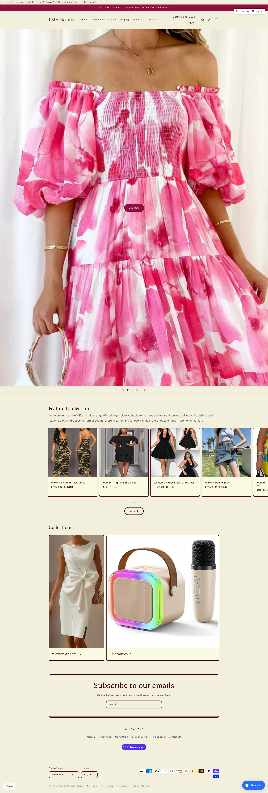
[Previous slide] (115, 389)
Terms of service (123, 786)
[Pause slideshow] (152, 389)
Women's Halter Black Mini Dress (174, 482)
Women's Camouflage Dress (68, 482)
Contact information (142, 786)
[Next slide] (144, 389)
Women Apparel (65, 654)
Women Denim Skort (217, 482)
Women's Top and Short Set (119, 482)
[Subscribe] (158, 704)
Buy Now (134, 207)
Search (91, 737)
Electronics (119, 654)
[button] (202, 19)
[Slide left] (127, 502)
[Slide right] (140, 502)
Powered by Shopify (75, 786)
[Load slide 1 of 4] (123, 390)
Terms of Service (140, 737)
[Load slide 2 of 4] (127, 390)
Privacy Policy (105, 737)
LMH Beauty (61, 786)
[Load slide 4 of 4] (137, 390)
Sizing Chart (121, 737)
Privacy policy (107, 786)
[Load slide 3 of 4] (132, 390)
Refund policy (159, 737)
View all (134, 511)
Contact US (175, 737)
